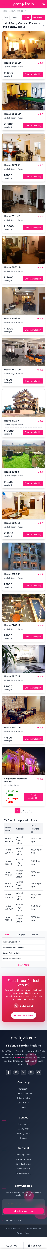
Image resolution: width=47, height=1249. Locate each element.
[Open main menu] (3, 4)
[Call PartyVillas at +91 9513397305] (43, 4)
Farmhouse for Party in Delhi (14, 947)
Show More (23, 965)
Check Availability (33, 74)
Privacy (20, 1233)
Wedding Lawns (23, 1133)
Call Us (13, 1245)
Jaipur (12, 11)
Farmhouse (23, 1124)
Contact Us (23, 1089)
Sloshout (19, 1057)
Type (6, 17)
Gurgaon (21, 934)
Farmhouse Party (23, 1173)
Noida (35, 934)
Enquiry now (23, 1103)
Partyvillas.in (18, 1228)
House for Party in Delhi (12, 958)
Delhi (7, 934)
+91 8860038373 (13, 1220)
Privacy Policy (23, 1098)
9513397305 (26, 1005)
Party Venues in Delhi (11, 942)
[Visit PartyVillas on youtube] (38, 1072)
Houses (23, 1138)
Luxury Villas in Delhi (11, 953)
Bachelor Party (23, 1168)
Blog (24, 1107)
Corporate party (23, 1159)
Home (4, 11)
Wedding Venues (23, 1154)
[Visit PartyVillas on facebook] (8, 1072)
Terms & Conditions (23, 1093)
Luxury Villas (23, 1129)
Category (16, 17)
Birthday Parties (23, 1164)
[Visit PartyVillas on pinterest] (31, 1072)
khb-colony (21, 11)
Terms (27, 1233)
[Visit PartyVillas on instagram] (16, 1072)
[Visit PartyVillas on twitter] (23, 1072)
